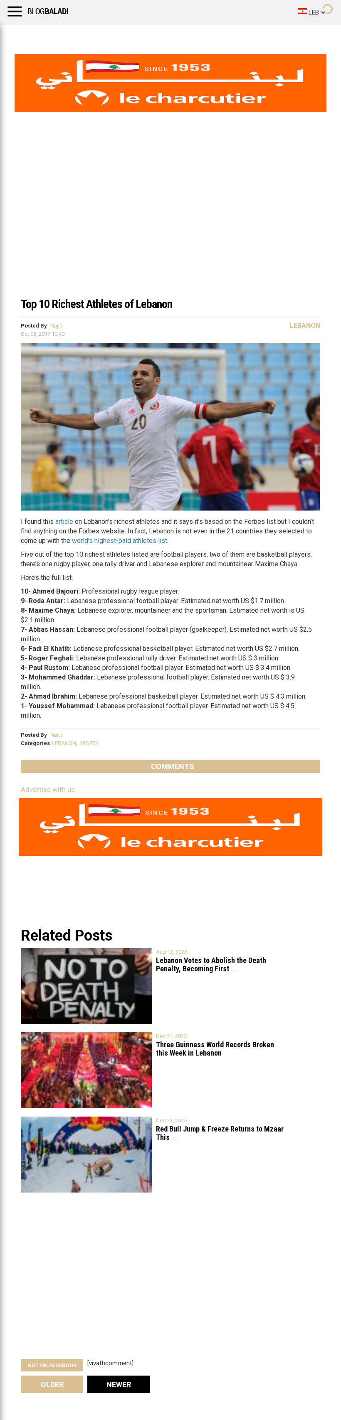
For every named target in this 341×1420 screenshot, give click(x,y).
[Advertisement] (170, 230)
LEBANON (64, 743)
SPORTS (89, 743)
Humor (54, 35)
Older (52, 1384)
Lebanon (305, 326)
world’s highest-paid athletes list (119, 541)
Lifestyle (18, 35)
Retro (83, 35)
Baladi (114, 35)
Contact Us (220, 35)
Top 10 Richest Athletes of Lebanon (96, 304)
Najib (56, 326)
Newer (118, 1384)
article (64, 521)
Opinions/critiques (163, 35)
